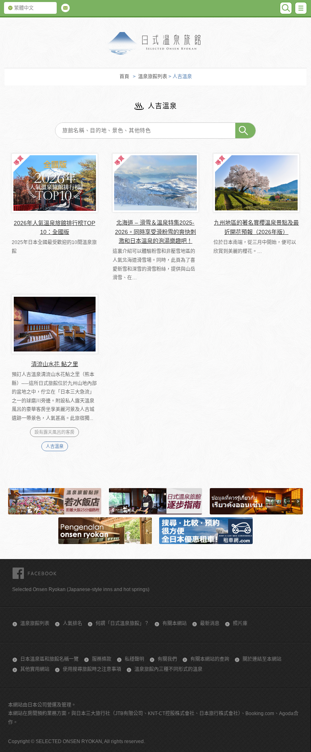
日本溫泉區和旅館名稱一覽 (49, 659)
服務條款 (101, 659)
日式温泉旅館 (155, 44)
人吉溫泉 (55, 446)
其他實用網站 (34, 669)
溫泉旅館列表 (152, 76)
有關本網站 (174, 623)
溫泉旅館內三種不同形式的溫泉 (168, 669)
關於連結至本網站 (262, 659)
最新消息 (209, 623)
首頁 (124, 76)
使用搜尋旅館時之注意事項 (92, 669)
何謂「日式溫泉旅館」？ (122, 623)
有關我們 (167, 659)
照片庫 (240, 623)
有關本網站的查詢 (209, 659)
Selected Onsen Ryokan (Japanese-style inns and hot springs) (80, 589)
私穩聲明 (134, 659)
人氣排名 (72, 623)
